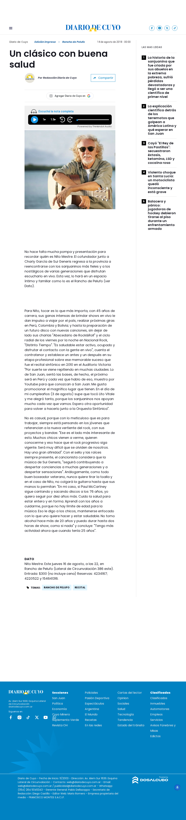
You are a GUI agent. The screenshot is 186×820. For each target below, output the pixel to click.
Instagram (19, 717)
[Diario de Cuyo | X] (167, 28)
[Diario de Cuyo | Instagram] (159, 28)
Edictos (155, 736)
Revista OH (60, 725)
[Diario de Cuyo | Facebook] (152, 28)
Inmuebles (157, 703)
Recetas (91, 720)
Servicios (156, 720)
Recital (80, 587)
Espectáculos (94, 703)
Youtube (45, 717)
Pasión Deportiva (97, 698)
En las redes (93, 725)
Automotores (159, 709)
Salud (121, 709)
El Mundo (91, 714)
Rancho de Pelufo (57, 587)
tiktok (28, 717)
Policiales (91, 693)
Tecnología (126, 714)
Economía (59, 709)
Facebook (11, 717)
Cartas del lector (130, 693)
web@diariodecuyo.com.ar (84, 782)
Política (57, 703)
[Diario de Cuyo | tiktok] (174, 28)
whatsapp (54, 717)
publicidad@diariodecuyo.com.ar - (76, 786)
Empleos (156, 714)
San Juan (58, 698)
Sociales (123, 703)
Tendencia (125, 720)
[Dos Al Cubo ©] (150, 782)
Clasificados (158, 698)
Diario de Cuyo (18, 42)
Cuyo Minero (61, 714)
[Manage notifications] (177, 787)
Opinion (123, 698)
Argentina (92, 709)
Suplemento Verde (65, 720)
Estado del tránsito (131, 725)
